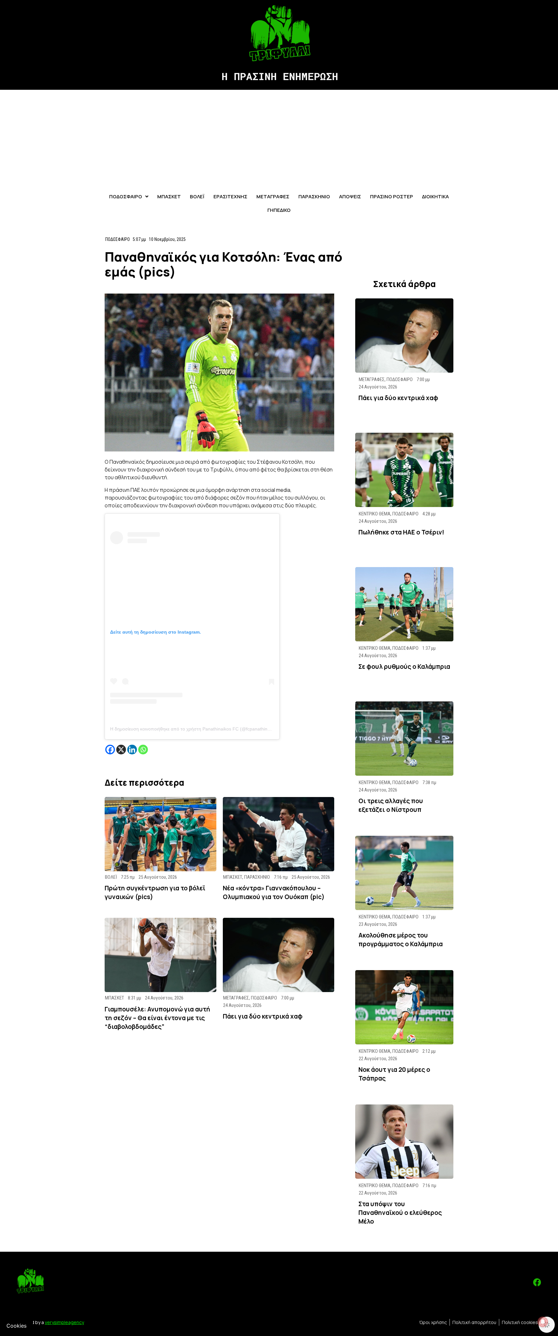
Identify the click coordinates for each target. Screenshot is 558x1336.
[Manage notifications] (543, 1322)
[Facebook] (110, 749)
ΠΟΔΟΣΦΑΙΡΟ (117, 239)
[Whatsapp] (143, 749)
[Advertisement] (279, 138)
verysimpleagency (64, 1322)
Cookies (16, 1325)
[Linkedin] (132, 749)
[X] (121, 749)
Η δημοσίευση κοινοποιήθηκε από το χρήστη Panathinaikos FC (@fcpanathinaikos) (195, 728)
